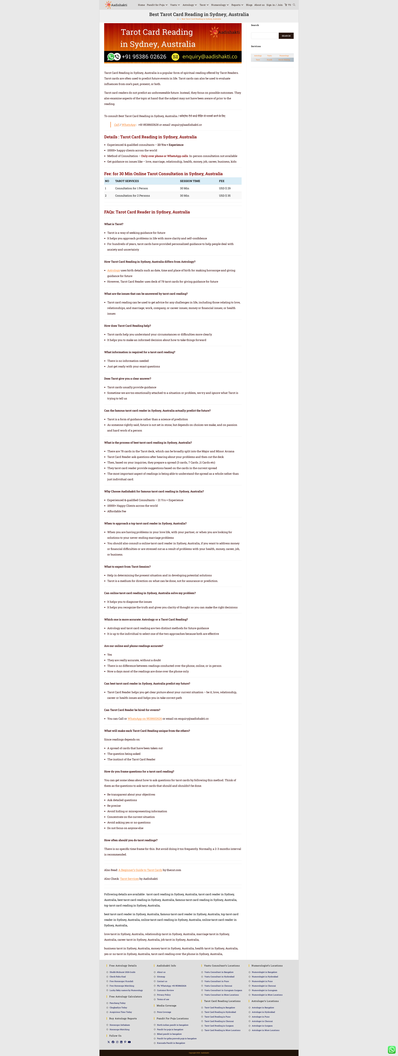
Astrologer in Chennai (262, 1021)
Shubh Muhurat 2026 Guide (122, 972)
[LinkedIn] (121, 1042)
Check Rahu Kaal (118, 976)
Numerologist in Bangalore (264, 972)
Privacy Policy (164, 994)
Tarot (258, 60)
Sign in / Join (274, 4)
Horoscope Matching (119, 1029)
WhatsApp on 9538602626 (145, 718)
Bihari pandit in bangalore (169, 1034)
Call (116, 125)
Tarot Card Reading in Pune (217, 1016)
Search (286, 36)
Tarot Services (129, 879)
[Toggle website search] (294, 5)
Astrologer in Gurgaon (262, 1025)
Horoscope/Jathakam (120, 1025)
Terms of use (163, 999)
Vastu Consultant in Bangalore (219, 972)
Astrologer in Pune (261, 1016)
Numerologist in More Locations (267, 994)
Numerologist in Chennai (264, 985)
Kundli (269, 60)
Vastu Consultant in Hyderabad (219, 976)
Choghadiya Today (118, 1007)
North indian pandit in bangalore (172, 1025)
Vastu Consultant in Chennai (218, 985)
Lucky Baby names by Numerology (126, 990)
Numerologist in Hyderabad (265, 976)
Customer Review (165, 990)
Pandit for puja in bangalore (170, 1029)
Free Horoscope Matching (122, 985)
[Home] (178, 19)
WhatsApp (128, 125)
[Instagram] (117, 1042)
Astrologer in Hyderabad (263, 1012)
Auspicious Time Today (121, 1012)
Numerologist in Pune (262, 981)
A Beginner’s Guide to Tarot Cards (140, 870)
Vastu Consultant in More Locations (221, 994)
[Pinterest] (125, 1042)
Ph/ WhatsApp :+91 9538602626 (171, 985)
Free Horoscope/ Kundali (121, 981)
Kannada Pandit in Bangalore (171, 1043)
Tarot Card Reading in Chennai (219, 1021)
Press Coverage (164, 1012)
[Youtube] (129, 1042)
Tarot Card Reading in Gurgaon (219, 1025)
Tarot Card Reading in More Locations (222, 1030)
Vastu (269, 56)
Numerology (284, 56)
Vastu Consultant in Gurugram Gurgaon (223, 990)
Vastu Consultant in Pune (216, 981)
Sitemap (161, 976)
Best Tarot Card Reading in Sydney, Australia (201, 19)
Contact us (162, 981)
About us (161, 972)
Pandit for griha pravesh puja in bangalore (177, 1038)
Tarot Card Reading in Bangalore (219, 1007)
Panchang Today (118, 1003)
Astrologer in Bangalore (263, 1007)
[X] (108, 1042)
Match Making (284, 60)
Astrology (113, 270)
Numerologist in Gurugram (264, 990)
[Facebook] (113, 1042)
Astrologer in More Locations (265, 1030)
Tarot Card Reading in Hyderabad (220, 1012)
